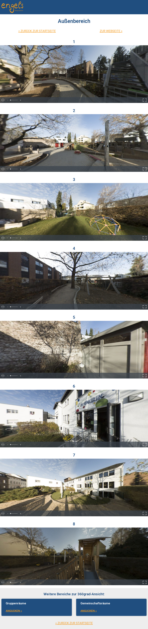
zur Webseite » (111, 31)
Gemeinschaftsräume (95, 603)
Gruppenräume (16, 603)
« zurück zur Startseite (37, 31)
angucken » (14, 610)
